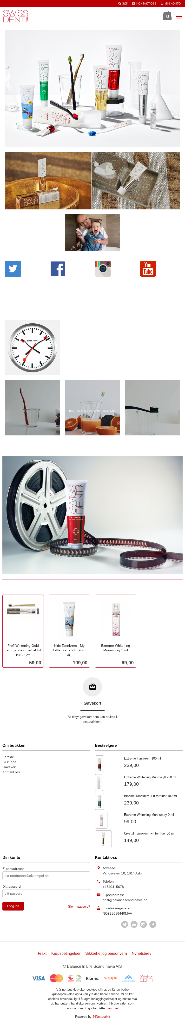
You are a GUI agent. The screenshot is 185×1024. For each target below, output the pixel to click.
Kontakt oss (11, 772)
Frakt (42, 953)
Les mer (112, 1008)
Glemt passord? (79, 906)
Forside (8, 757)
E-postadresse (13, 869)
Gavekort (9, 767)
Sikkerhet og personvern (106, 953)
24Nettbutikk (101, 1016)
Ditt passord (11, 886)
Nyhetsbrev (141, 953)
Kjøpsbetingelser (65, 953)
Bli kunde (9, 762)
